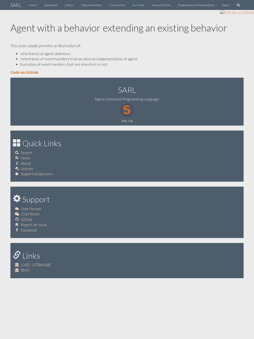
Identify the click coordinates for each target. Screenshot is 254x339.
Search (26, 152)
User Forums (31, 208)
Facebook (29, 230)
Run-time (138, 5)
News (25, 158)
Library (69, 5)
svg (130, 121)
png (124, 121)
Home (33, 5)
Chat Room (30, 214)
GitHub (26, 219)
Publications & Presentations (196, 5)
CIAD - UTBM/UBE (36, 265)
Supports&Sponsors (37, 173)
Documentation (91, 5)
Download (50, 5)
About (225, 5)
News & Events (161, 5)
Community (117, 5)
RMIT (25, 270)
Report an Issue (34, 224)
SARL (15, 5)
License (27, 168)
